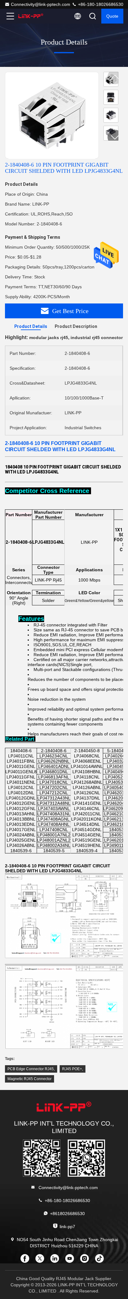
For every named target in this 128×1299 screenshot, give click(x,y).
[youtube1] (71, 1260)
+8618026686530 (67, 1213)
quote (112, 16)
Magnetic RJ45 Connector (29, 1079)
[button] (114, 137)
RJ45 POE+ (72, 1069)
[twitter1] (41, 1260)
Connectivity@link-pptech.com (40, 4)
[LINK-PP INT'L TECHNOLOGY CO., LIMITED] (30, 16)
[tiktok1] (101, 1260)
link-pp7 (67, 1226)
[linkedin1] (56, 1260)
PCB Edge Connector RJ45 (30, 1069)
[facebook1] (27, 1260)
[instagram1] (86, 1260)
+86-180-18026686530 (100, 4)
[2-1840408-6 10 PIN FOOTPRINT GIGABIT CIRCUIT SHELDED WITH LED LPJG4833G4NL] (51, 115)
